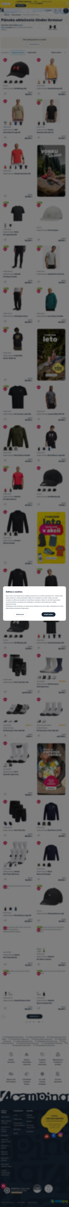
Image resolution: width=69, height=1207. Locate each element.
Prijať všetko (48, 614)
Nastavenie (20, 614)
